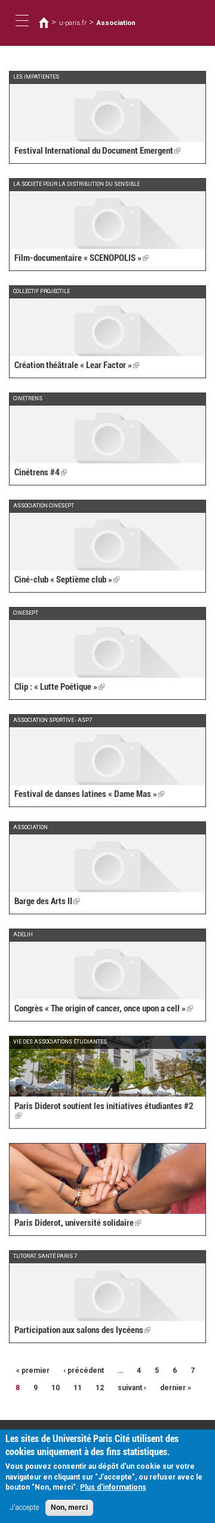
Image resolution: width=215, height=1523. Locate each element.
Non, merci (69, 1507)
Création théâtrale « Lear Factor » (76, 365)
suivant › (132, 1388)
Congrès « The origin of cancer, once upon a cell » (103, 1008)
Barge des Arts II (46, 901)
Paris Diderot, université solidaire (77, 1222)
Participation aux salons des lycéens (82, 1330)
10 (55, 1388)
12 (100, 1388)
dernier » (175, 1388)
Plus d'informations (113, 1487)
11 (77, 1388)
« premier (33, 1370)
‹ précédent (83, 1370)
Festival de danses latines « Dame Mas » (89, 794)
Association (116, 22)
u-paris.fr (73, 22)
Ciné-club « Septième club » (66, 579)
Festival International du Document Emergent (97, 150)
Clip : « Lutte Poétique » (59, 686)
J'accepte (24, 1507)
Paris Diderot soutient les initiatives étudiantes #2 (104, 1111)
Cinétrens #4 (40, 472)
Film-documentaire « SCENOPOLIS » (81, 258)
